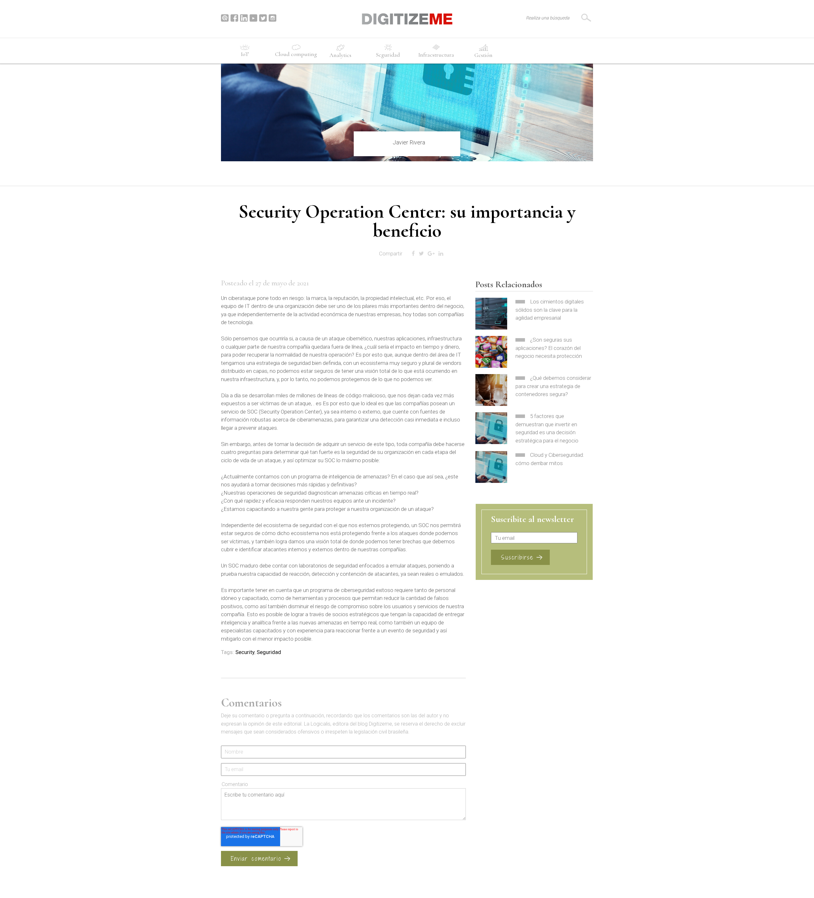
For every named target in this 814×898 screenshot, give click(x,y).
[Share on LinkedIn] (440, 254)
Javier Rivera (409, 142)
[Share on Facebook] (413, 254)
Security (244, 652)
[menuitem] (245, 51)
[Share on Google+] (431, 254)
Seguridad (269, 652)
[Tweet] (421, 254)
